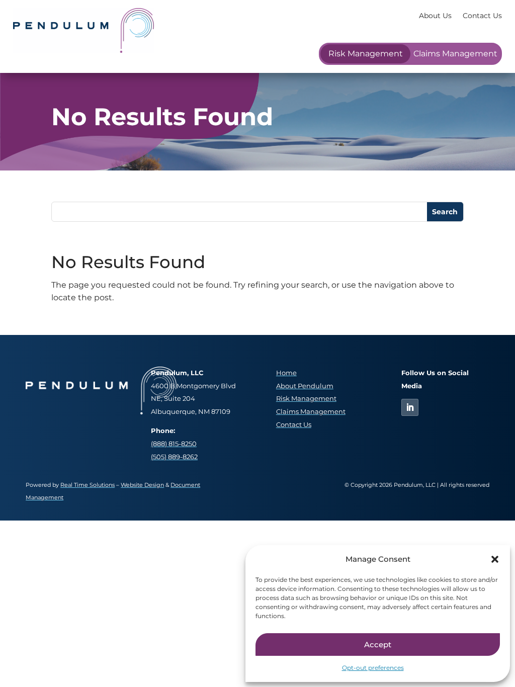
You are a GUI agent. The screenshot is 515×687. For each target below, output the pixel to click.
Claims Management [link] (455, 53)
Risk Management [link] (365, 53)
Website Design (142, 484)
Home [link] (286, 373)
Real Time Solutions (87, 484)
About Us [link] (435, 15)
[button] (495, 559)
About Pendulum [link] (304, 386)
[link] (83, 50)
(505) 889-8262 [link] (174, 457)
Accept (377, 644)
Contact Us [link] (482, 15)
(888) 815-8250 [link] (174, 444)
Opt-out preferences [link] (373, 667)
